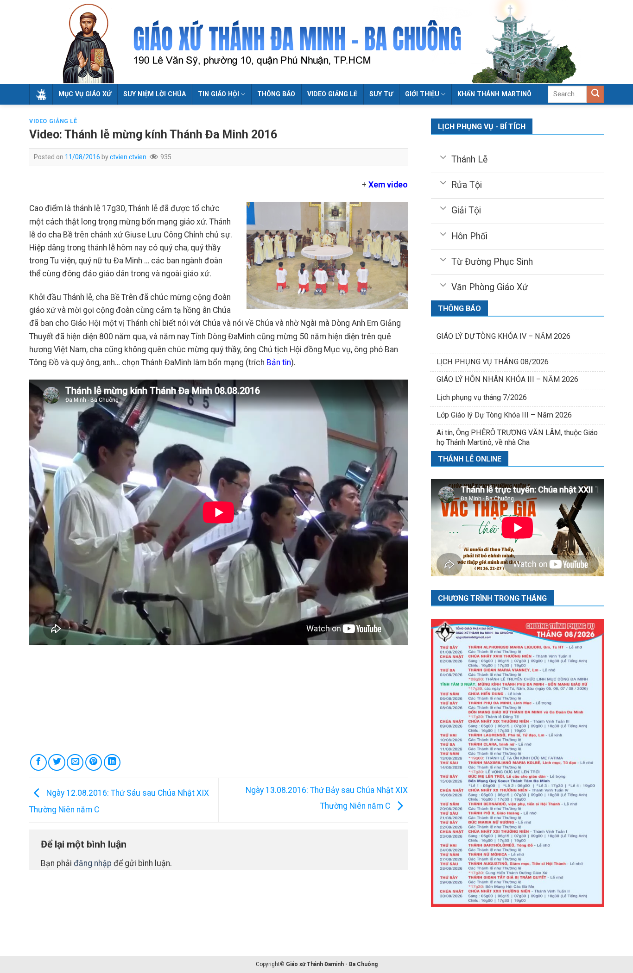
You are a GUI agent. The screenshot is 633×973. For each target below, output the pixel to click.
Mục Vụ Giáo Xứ (84, 94)
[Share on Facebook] (38, 762)
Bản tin (278, 362)
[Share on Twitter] (56, 762)
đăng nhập (93, 863)
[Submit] (595, 94)
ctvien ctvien (128, 157)
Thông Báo (276, 94)
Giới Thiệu (422, 94)
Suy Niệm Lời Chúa (154, 94)
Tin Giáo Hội (218, 94)
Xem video (388, 184)
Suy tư (381, 94)
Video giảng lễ (332, 94)
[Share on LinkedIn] (112, 762)
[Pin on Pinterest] (93, 762)
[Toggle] (443, 156)
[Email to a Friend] (75, 762)
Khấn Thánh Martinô (494, 94)
